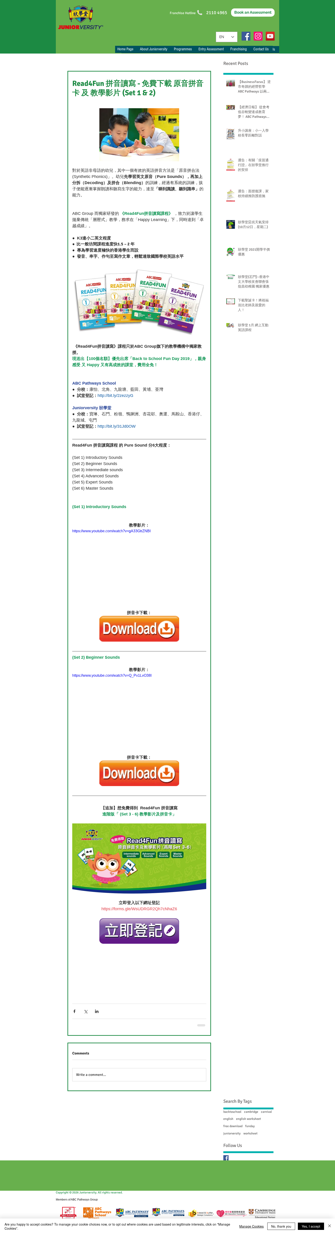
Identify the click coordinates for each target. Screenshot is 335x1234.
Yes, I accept (311, 1226)
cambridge (251, 1112)
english (228, 1119)
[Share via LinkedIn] (97, 1011)
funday (250, 1126)
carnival (266, 1112)
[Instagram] (258, 36)
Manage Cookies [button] (251, 1226)
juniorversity (232, 1133)
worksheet (250, 1133)
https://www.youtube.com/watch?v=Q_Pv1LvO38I (112, 675)
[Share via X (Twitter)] (85, 1011)
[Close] (329, 1226)
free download (232, 1126)
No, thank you (281, 1226)
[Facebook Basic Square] (226, 1157)
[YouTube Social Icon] (270, 36)
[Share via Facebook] (74, 1011)
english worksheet (248, 1119)
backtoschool (232, 1112)
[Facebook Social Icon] (246, 36)
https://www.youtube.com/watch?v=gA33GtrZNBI (111, 531)
